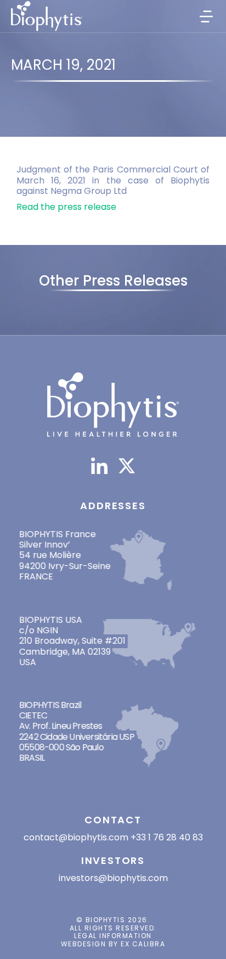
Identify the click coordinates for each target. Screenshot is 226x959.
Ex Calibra (143, 944)
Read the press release (66, 206)
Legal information (113, 935)
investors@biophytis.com (113, 878)
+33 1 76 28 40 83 (167, 837)
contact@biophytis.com (76, 837)
